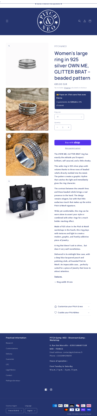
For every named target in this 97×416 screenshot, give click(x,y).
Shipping (67, 88)
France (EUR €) (13, 410)
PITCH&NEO (75, 414)
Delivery (9, 354)
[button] (7, 21)
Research (9, 343)
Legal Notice (10, 370)
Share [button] (59, 299)
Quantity (57, 122)
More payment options (72, 148)
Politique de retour (13, 381)
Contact (9, 375)
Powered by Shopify (85, 414)
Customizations (12, 348)
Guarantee (10, 359)
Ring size (57, 112)
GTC (7, 365)
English (30, 410)
